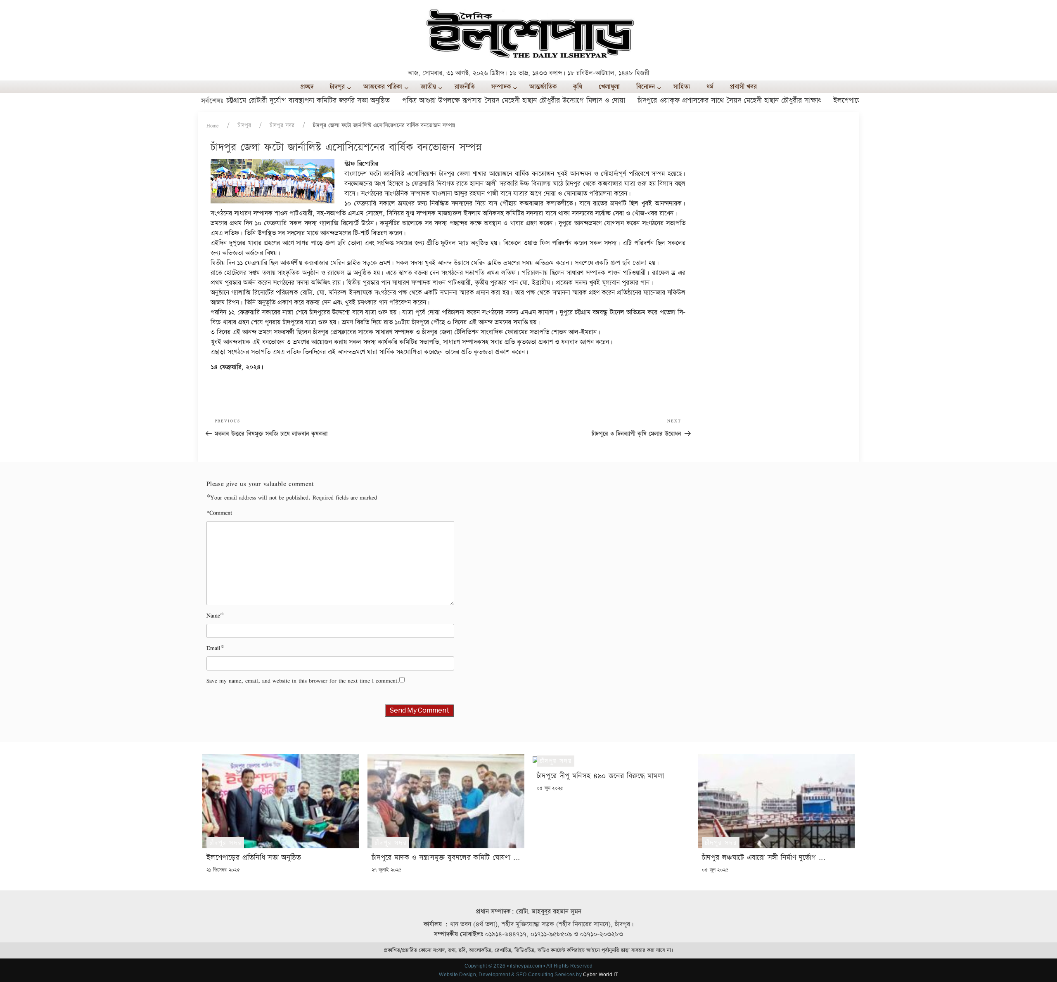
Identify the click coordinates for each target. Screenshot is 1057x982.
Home (212, 125)
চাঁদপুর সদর (282, 125)
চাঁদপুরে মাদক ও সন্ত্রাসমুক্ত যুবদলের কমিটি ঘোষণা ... (446, 857)
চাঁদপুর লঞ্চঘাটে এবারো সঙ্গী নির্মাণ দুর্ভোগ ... (763, 857)
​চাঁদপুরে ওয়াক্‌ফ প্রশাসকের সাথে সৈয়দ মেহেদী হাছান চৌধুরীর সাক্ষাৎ (702, 100)
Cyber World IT (600, 974)
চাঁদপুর (244, 125)
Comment (219, 512)
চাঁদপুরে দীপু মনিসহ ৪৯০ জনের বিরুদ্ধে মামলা (600, 776)
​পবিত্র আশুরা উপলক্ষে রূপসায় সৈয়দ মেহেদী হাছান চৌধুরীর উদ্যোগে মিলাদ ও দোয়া (486, 100)
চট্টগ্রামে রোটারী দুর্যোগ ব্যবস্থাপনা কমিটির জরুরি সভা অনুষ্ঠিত (281, 100)
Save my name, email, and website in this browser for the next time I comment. (302, 680)
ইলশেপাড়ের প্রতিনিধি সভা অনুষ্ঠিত (852, 100)
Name (213, 615)
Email (213, 648)
